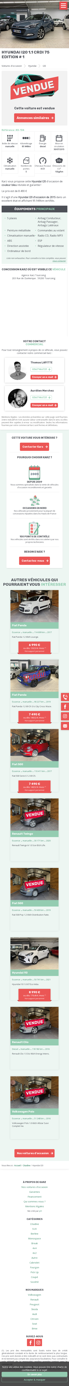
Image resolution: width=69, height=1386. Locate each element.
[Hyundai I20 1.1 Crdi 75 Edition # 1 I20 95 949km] (34, 24)
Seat (34, 1323)
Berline (34, 1233)
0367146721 (39, 369)
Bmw (34, 1328)
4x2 (34, 1252)
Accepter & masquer (34, 1379)
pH (40, 1211)
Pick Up (34, 1272)
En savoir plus (34, 1374)
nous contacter (59, 261)
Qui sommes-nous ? (35, 1201)
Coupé (34, 1277)
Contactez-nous (33, 560)
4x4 (34, 1248)
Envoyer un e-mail (42, 377)
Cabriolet (34, 1262)
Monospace (34, 1238)
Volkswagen (34, 1294)
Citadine (34, 1224)
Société (34, 1281)
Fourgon (34, 1267)
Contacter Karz (32, 446)
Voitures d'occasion (12, 65)
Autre (34, 1257)
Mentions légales (34, 1206)
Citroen (34, 1318)
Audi (34, 1314)
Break (34, 1243)
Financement (35, 1196)
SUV (34, 1228)
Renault (34, 1299)
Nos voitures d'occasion (33, 1153)
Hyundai (32, 65)
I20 (44, 65)
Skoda (34, 1309)
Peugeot (34, 1304)
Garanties (34, 1191)
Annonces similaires (33, 118)
